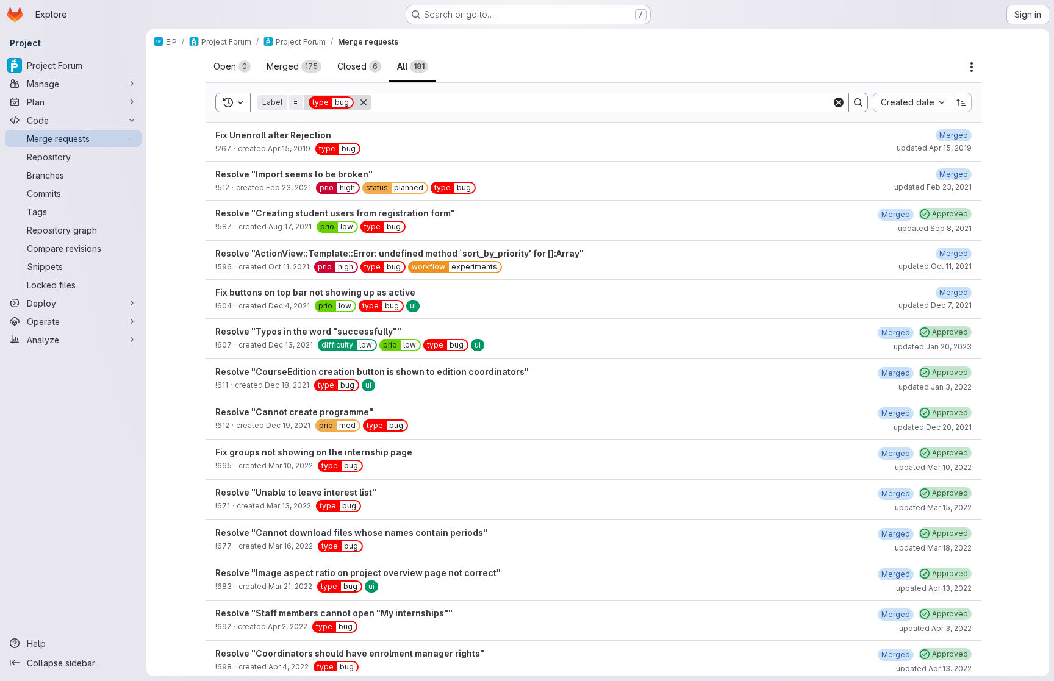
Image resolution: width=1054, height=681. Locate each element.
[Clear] (838, 102)
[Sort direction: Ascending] (962, 102)
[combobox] (912, 102)
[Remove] (363, 102)
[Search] (858, 102)
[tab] (232, 66)
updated (934, 147)
